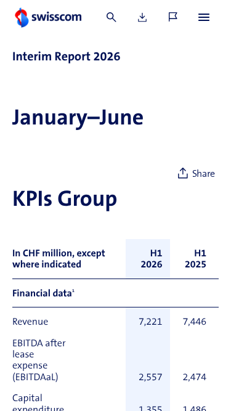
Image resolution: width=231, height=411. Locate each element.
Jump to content (92, 6)
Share (203, 174)
